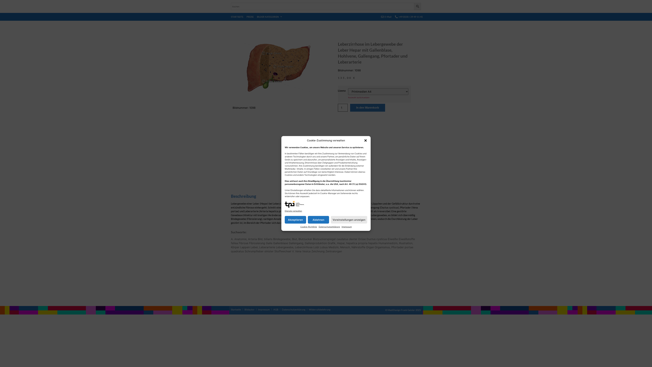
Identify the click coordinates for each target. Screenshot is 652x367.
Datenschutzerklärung (329, 226)
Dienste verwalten (293, 211)
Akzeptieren (295, 219)
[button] (365, 140)
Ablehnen (318, 219)
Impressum (347, 226)
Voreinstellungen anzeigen (349, 219)
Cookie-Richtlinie (308, 226)
